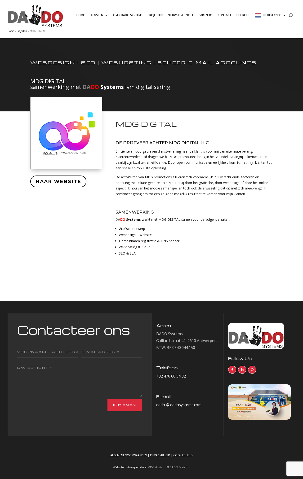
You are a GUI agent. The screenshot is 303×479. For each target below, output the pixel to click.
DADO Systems (179, 467)
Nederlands (272, 15)
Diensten (96, 15)
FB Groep (243, 15)
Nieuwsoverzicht (180, 15)
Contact (224, 15)
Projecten (155, 15)
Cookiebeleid (183, 455)
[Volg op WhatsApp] (252, 370)
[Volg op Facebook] (232, 370)
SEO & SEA (127, 253)
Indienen (124, 405)
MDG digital (155, 467)
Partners (206, 15)
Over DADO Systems (128, 15)
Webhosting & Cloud (134, 247)
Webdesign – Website (135, 235)
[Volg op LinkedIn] (242, 370)
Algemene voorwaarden (128, 455)
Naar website (58, 181)
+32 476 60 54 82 (171, 376)
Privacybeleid (160, 455)
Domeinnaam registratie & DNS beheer (149, 241)
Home (80, 15)
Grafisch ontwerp (132, 228)
